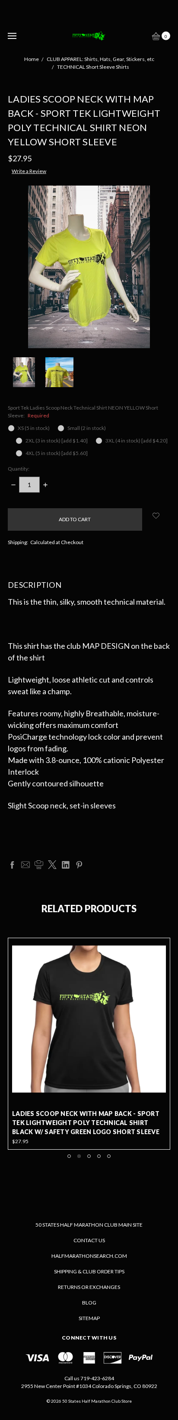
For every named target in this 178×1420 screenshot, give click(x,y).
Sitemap (89, 1318)
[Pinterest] (79, 864)
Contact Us (89, 1240)
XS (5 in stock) (34, 428)
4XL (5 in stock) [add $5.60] (56, 453)
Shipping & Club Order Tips (89, 1271)
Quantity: (18, 468)
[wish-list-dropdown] (156, 515)
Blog (89, 1302)
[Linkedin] (65, 864)
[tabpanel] (89, 1044)
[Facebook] (12, 864)
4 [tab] (99, 1156)
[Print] (39, 864)
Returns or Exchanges (89, 1287)
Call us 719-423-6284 (89, 1378)
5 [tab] (109, 1156)
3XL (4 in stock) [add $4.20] (136, 440)
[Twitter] (52, 864)
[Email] (25, 864)
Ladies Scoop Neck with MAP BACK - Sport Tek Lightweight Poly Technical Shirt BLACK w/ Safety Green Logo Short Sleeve (85, 1122)
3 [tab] (89, 1156)
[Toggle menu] (12, 36)
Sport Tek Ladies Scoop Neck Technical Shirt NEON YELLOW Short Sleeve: (83, 411)
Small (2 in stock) (86, 428)
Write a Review (29, 171)
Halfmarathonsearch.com (89, 1256)
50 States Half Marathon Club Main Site (89, 1224)
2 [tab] (79, 1156)
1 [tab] (69, 1156)
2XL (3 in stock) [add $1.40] (56, 440)
